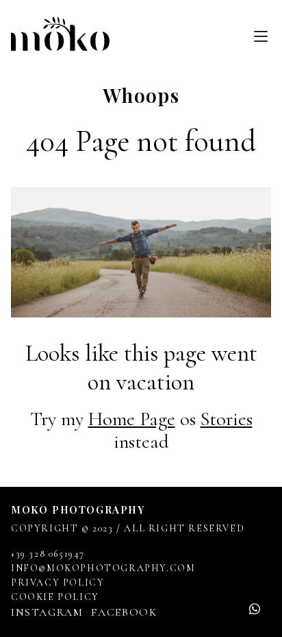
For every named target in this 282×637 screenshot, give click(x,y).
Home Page (131, 419)
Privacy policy (57, 582)
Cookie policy (55, 597)
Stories (227, 419)
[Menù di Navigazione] (261, 33)
